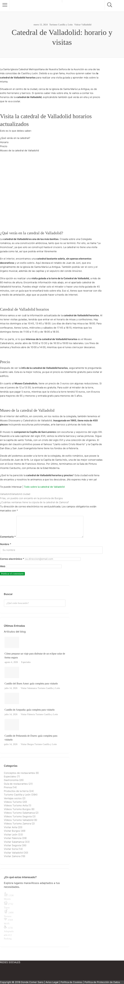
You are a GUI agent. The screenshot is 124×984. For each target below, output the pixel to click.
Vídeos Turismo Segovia (18, 816)
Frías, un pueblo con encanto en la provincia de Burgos (31, 498)
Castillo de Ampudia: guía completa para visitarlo (30, 709)
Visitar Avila (10, 827)
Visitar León (10, 834)
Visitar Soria (11, 849)
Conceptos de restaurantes (19, 773)
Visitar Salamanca (29, 688)
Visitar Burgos (27, 744)
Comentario (8, 536)
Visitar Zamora (12, 856)
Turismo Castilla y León (61, 24)
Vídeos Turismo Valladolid (18, 820)
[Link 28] (35, 642)
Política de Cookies (71, 982)
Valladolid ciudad (20, 494)
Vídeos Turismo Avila (16, 805)
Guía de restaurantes (16, 783)
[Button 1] (5, 5)
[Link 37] (35, 698)
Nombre (5, 544)
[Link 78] (9, 973)
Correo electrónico (12, 558)
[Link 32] (35, 672)
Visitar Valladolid (82, 24)
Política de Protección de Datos (102, 982)
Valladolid (5, 494)
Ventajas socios (13, 798)
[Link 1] (36, 6)
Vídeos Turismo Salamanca (19, 812)
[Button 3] (62, 603)
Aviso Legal (52, 982)
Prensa (8, 787)
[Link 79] (29, 973)
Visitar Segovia (12, 845)
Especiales (26, 662)
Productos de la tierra (16, 791)
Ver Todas (9, 744)
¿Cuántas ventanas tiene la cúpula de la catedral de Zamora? (34, 502)
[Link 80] (48, 973)
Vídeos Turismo (13, 801)
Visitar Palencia (28, 714)
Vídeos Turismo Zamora (17, 823)
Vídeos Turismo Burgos (17, 809)
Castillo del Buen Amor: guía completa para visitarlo (31, 683)
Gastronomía (11, 780)
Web (2, 566)
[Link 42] (35, 724)
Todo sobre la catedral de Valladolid (44, 486)
